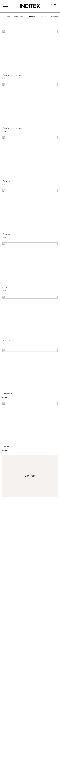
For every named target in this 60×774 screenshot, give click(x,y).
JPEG (4, 238)
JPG (4, 291)
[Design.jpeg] (30, 210)
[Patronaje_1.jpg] (30, 316)
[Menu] (5, 6)
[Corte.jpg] (30, 263)
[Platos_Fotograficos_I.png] (30, 50)
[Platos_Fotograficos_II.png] (30, 103)
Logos (44, 16)
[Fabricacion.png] (30, 156)
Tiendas (6, 16)
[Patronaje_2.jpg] (30, 369)
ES (55, 4)
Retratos (54, 16)
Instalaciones (19, 16)
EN (50, 4)
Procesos (33, 16)
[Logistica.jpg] (30, 422)
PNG (4, 78)
